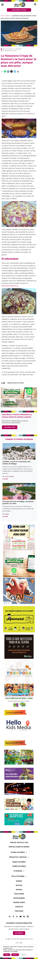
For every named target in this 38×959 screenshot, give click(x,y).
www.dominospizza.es (10, 286)
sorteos (19, 890)
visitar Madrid (19, 898)
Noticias (7, 15)
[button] (2, 4)
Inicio (2, 15)
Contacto (19, 907)
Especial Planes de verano (19, 847)
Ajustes (23, 954)
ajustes (15, 951)
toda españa (19, 894)
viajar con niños (19, 862)
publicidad (19, 911)
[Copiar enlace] (18, 71)
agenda (19, 881)
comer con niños (19, 866)
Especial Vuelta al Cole (19, 842)
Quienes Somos (19, 902)
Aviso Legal (19, 942)
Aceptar (7, 954)
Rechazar (15, 954)
